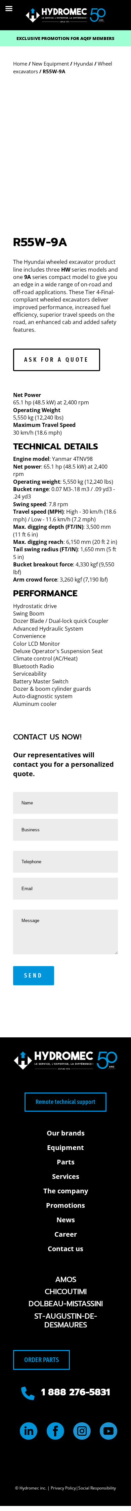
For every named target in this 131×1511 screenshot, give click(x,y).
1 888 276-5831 (75, 1392)
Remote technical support (65, 1102)
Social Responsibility (97, 1488)
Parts (66, 1161)
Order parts (41, 1360)
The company (65, 1190)
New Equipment (50, 63)
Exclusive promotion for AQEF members (65, 38)
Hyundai (83, 63)
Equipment (65, 1147)
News (65, 1219)
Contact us (65, 1248)
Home (20, 63)
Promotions (65, 1205)
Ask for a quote (56, 359)
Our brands (66, 1133)
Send (33, 975)
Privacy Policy (63, 1488)
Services (65, 1176)
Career (65, 1234)
